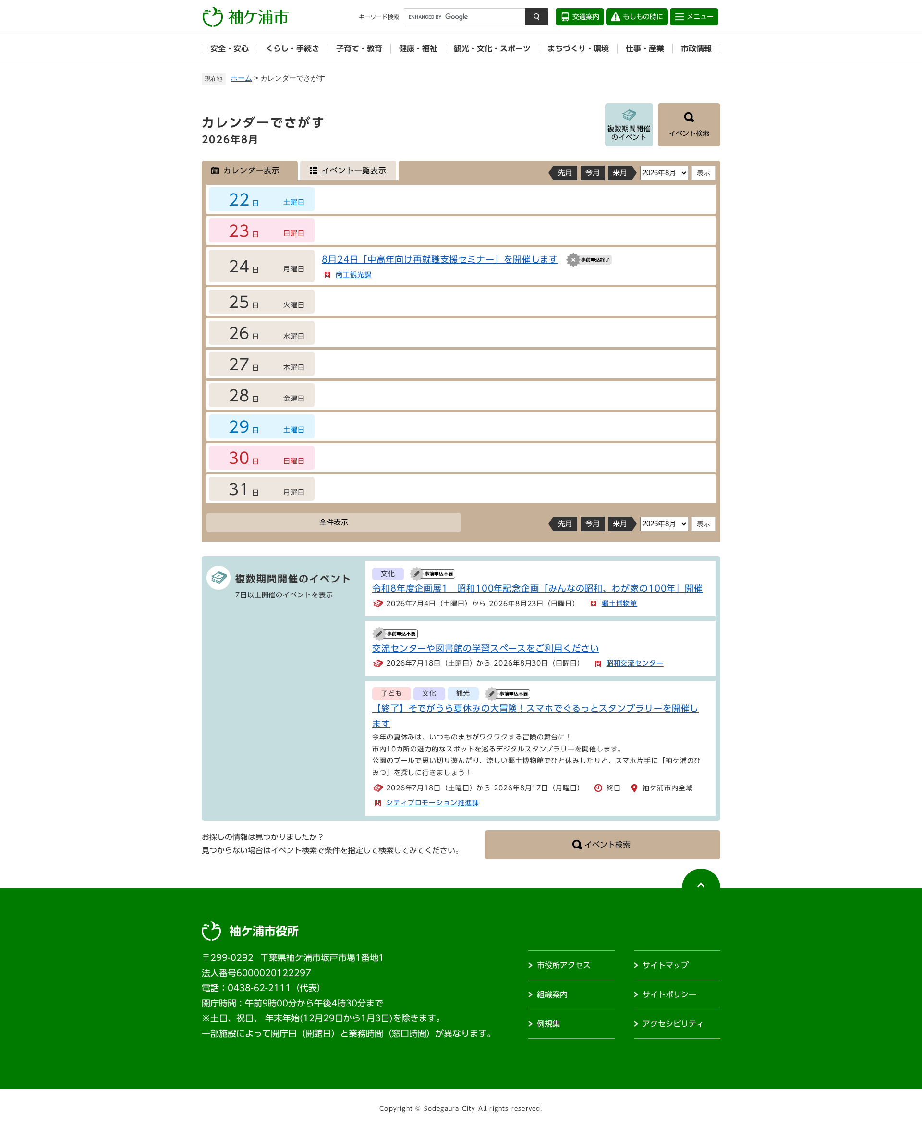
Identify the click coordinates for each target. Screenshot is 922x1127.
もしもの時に (643, 16)
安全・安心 (229, 48)
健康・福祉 (418, 48)
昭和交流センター (635, 663)
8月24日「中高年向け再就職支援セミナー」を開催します (440, 259)
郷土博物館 (620, 603)
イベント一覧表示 (354, 170)
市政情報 (696, 48)
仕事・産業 (645, 48)
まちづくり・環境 (578, 48)
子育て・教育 (359, 48)
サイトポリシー (669, 994)
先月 (565, 172)
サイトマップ (666, 965)
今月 (592, 172)
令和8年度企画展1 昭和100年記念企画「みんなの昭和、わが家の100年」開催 (537, 588)
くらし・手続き (292, 48)
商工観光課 (354, 274)
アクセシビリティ (673, 1024)
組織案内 (552, 994)
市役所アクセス (564, 965)
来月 (620, 172)
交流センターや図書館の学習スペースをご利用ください (485, 648)
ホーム (241, 78)
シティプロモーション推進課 (432, 803)
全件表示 (333, 522)
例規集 (548, 1024)
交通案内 (585, 16)
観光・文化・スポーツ (492, 48)
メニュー (700, 16)
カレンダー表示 (251, 170)
